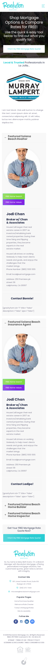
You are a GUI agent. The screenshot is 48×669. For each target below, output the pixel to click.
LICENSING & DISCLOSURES (14, 642)
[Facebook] (16, 621)
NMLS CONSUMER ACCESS (34, 642)
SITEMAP (11, 640)
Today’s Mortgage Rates (24, 608)
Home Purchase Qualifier (24, 601)
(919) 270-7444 (25, 588)
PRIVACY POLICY (34, 640)
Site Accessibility (24, 611)
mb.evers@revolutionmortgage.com (25, 592)
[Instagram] (21, 621)
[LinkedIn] (27, 621)
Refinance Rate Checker (24, 604)
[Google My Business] (32, 621)
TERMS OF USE (21, 640)
